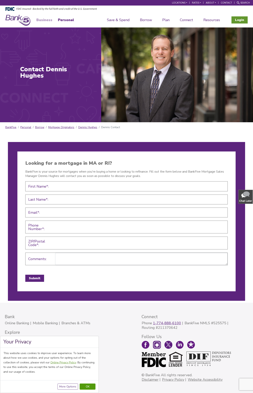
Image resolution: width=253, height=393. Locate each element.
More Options (67, 386)
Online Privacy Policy (63, 362)
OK (88, 386)
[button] (246, 196)
